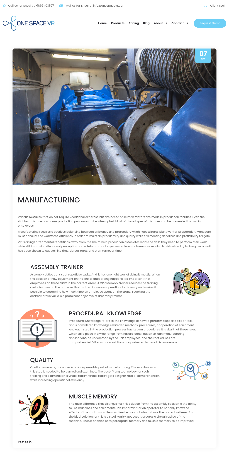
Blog (146, 23)
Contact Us (179, 23)
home (102, 23)
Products (118, 23)
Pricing (134, 23)
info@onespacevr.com (109, 6)
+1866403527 (44, 6)
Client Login (218, 6)
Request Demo (210, 23)
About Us (160, 23)
